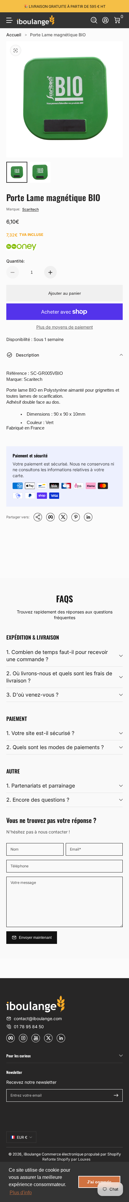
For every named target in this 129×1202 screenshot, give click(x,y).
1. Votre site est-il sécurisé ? (40, 733)
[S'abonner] (116, 1095)
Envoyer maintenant (35, 937)
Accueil (13, 34)
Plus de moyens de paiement (64, 327)
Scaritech (30, 209)
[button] (94, 20)
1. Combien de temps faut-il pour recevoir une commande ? (57, 656)
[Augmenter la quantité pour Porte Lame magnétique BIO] (50, 272)
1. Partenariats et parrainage (40, 785)
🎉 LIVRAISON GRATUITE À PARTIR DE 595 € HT (64, 6)
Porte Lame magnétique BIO (58, 34)
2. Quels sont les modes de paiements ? (55, 747)
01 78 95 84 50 (29, 1026)
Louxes (84, 1159)
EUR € (22, 1137)
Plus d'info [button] (21, 1192)
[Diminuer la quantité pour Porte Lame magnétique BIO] (12, 272)
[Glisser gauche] (10, 6)
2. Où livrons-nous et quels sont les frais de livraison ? (59, 677)
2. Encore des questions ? (37, 800)
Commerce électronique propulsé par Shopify (81, 1154)
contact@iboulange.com (38, 1018)
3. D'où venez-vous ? (32, 694)
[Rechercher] (94, 20)
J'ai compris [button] (99, 1181)
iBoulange (32, 1154)
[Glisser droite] (118, 6)
